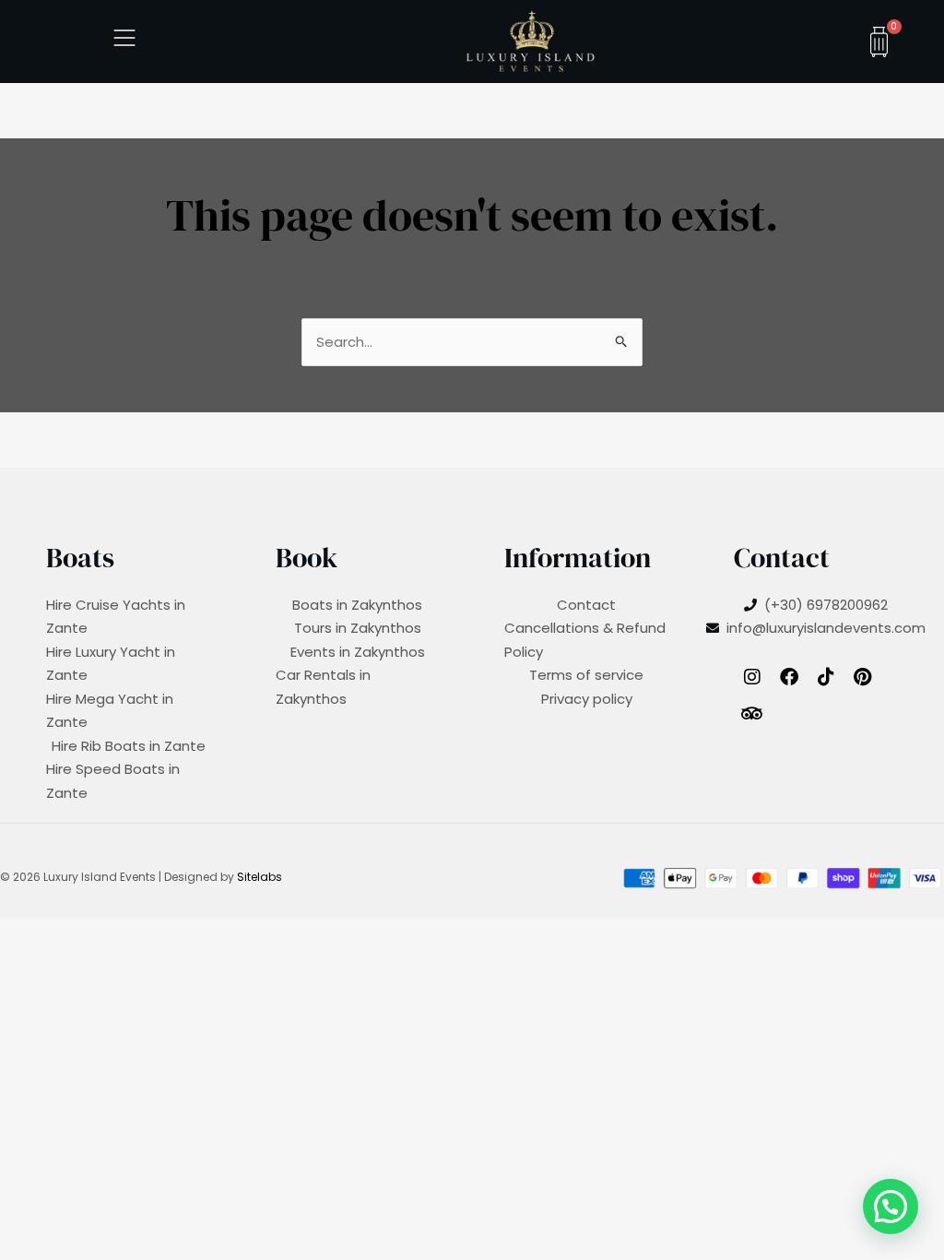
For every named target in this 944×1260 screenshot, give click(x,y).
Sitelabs (259, 877)
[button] (890, 1206)
